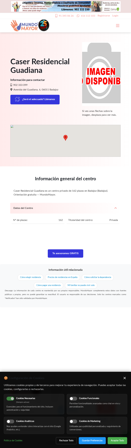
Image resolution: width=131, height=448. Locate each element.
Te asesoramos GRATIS (65, 253)
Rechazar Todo (66, 441)
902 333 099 (20, 85)
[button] (65, 138)
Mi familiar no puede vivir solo (81, 285)
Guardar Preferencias (92, 441)
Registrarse (104, 16)
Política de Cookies (13, 441)
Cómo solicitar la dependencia (97, 277)
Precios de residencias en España (62, 277)
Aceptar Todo (117, 441)
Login (115, 16)
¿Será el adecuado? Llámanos (38, 99)
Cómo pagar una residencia (48, 285)
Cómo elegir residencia (30, 277)
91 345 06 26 (66, 16)
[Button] (116, 26)
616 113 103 (88, 16)
